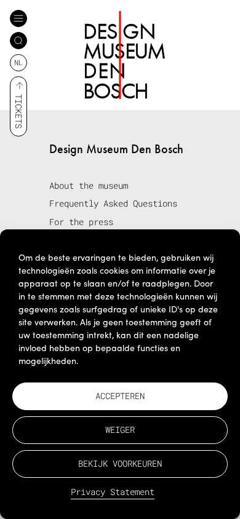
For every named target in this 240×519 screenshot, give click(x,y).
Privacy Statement (112, 491)
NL (18, 62)
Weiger (120, 429)
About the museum (88, 185)
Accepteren (120, 396)
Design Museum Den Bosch (116, 148)
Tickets (19, 111)
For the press (81, 222)
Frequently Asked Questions (113, 203)
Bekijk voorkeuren (120, 463)
